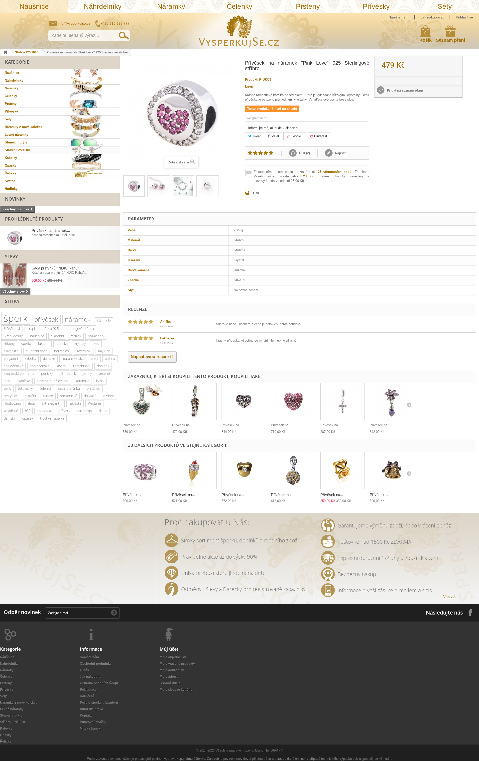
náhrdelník (68, 373)
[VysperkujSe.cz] (239, 31)
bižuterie (104, 320)
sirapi (31, 328)
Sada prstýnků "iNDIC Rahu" (55, 268)
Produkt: (251, 79)
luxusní (43, 343)
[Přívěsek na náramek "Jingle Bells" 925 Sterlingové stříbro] (392, 470)
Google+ (296, 136)
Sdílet (274, 136)
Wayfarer (94, 403)
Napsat (340, 153)
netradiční (62, 351)
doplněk (103, 366)
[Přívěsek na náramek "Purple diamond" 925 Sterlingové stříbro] (392, 401)
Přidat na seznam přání (404, 90)
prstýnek (93, 388)
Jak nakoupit (90, 676)
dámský (9, 418)
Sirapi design (13, 336)
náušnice (37, 336)
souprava (44, 410)
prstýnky (10, 395)
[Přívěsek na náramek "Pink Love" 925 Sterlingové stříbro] (134, 186)
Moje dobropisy (172, 670)
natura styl (84, 410)
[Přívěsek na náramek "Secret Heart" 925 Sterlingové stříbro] (145, 401)
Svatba (10, 181)
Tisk (255, 193)
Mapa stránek (90, 728)
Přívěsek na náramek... (51, 230)
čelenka (45, 388)
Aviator (48, 395)
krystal (61, 366)
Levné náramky (16, 134)
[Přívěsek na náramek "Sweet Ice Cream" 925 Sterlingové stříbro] (194, 470)
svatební (57, 336)
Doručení (87, 696)
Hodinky (11, 189)
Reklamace (88, 689)
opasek (27, 418)
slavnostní (11, 351)
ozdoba (109, 395)
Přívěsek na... (133, 425)
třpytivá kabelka (52, 418)
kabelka (62, 343)
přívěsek (46, 319)
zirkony (9, 343)
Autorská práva (91, 709)
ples (96, 343)
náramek (78, 319)
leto (7, 381)
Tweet (256, 136)
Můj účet (169, 649)
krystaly (80, 343)
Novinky (15, 199)
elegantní (11, 358)
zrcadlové (11, 410)
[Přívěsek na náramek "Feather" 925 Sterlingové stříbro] (194, 401)
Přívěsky (376, 6)
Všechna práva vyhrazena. (235, 750)
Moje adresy (169, 676)
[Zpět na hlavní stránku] (5, 52)
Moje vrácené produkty (177, 663)
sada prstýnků (69, 388)
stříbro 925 (50, 328)
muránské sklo (73, 358)
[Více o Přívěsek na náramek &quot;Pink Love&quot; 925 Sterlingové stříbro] (14, 238)
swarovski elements (19, 373)
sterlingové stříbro (80, 328)
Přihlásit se (464, 17)
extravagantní (51, 403)
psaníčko (23, 381)
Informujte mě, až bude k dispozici (273, 128)
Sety (445, 6)
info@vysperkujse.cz (74, 23)
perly (7, 388)
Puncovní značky (93, 722)
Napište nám (398, 17)
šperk (15, 318)
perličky (47, 373)
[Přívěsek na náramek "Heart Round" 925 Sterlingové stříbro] (342, 470)
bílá (27, 410)
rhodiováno (12, 403)
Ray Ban (104, 351)
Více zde (449, 597)
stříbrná (64, 410)
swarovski (83, 351)
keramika (82, 381)
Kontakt (86, 715)
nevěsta (75, 403)
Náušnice (34, 6)
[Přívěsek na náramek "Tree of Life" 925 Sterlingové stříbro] (293, 470)
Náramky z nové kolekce (23, 127)
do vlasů (90, 395)
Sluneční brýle (16, 142)
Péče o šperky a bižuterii (99, 702)
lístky (103, 410)
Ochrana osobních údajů (99, 683)
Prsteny (308, 6)
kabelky (30, 358)
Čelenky (239, 6)
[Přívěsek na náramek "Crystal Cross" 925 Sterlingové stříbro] (342, 401)
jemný (87, 373)
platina (110, 358)
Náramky (171, 6)
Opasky (10, 165)
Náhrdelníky (102, 6)
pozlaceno (96, 336)
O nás (84, 670)
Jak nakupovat (432, 17)
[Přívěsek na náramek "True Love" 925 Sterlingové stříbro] (244, 470)
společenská (13, 366)
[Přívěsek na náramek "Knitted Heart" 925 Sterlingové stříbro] (244, 401)
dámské (49, 358)
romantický (81, 366)
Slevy (11, 256)
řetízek (76, 336)
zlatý (94, 358)
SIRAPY (277, 750)
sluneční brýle (36, 351)
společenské (40, 366)
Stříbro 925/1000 (26, 52)
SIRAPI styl (12, 328)
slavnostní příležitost (53, 381)
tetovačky (25, 388)
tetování (29, 395)
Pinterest (320, 136)
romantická (68, 395)
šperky (26, 343)
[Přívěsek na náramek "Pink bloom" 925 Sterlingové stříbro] (145, 470)
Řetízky (10, 173)
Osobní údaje (170, 683)
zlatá (31, 403)
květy (100, 381)
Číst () (304, 153)
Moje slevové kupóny (176, 689)
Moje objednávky (173, 657)
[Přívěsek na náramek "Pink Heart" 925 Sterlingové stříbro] (293, 401)
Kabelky (11, 158)
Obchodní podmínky (96, 663)
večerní (104, 373)
